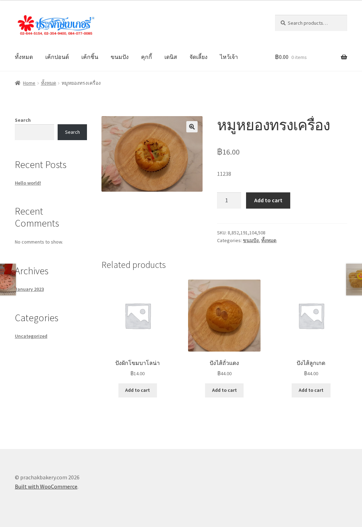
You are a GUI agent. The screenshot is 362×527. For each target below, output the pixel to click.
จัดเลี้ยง (198, 56)
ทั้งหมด (24, 56)
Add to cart (268, 200)
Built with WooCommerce (46, 486)
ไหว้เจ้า (229, 56)
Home (29, 83)
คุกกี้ (146, 56)
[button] (192, 126)
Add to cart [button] (137, 390)
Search (23, 120)
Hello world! (28, 183)
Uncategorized (31, 336)
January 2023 (29, 289)
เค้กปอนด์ (57, 56)
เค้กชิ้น (89, 56)
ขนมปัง (120, 56)
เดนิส (170, 56)
